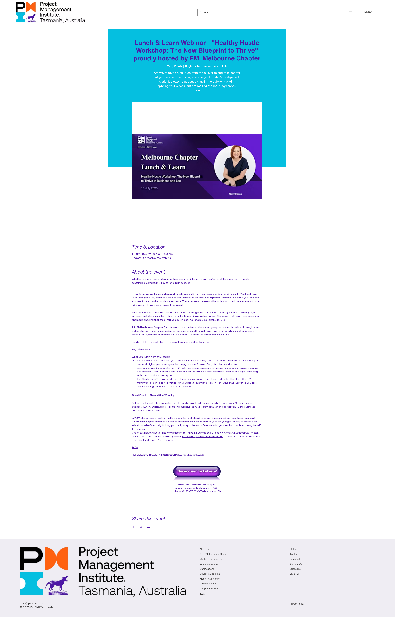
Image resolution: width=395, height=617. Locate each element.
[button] (350, 12)
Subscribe (295, 568)
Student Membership (211, 559)
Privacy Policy (297, 603)
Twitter (293, 554)
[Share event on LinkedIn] (148, 527)
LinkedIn (294, 549)
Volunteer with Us (209, 564)
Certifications (207, 568)
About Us (205, 549)
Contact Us (296, 564)
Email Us (294, 573)
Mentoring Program (210, 578)
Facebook (295, 559)
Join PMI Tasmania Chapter (214, 554)
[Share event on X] (140, 527)
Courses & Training (210, 573)
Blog (202, 593)
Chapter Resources (210, 588)
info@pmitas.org (31, 603)
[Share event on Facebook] (133, 527)
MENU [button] (368, 12)
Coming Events (208, 583)
